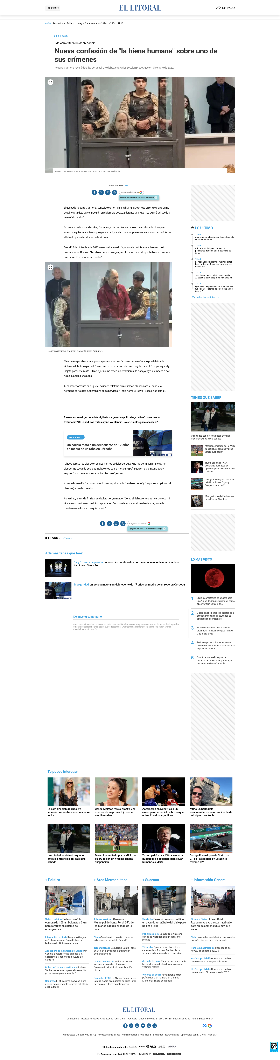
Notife (194, 1018)
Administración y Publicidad (136, 1034)
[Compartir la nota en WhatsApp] (107, 192)
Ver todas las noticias (203, 297)
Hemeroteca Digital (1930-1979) (79, 1034)
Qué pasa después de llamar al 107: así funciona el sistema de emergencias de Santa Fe (214, 287)
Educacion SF (206, 1018)
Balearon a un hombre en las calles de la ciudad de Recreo (214, 237)
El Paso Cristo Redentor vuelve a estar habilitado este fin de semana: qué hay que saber (213, 263)
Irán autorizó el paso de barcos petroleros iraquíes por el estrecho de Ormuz (213, 249)
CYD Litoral (120, 1018)
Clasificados (106, 1018)
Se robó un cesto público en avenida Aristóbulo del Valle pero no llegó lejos (213, 275)
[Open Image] (50, 82)
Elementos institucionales (166, 1034)
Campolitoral (73, 1018)
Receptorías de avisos (109, 1034)
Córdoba (67, 538)
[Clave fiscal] (274, 1051)
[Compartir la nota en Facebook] (94, 192)
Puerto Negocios (181, 1018)
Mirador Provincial (148, 1018)
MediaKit (212, 1034)
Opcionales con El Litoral (193, 1034)
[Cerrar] (155, 197)
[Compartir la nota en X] (101, 192)
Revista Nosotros (90, 1018)
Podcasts (132, 1018)
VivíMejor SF (165, 1018)
